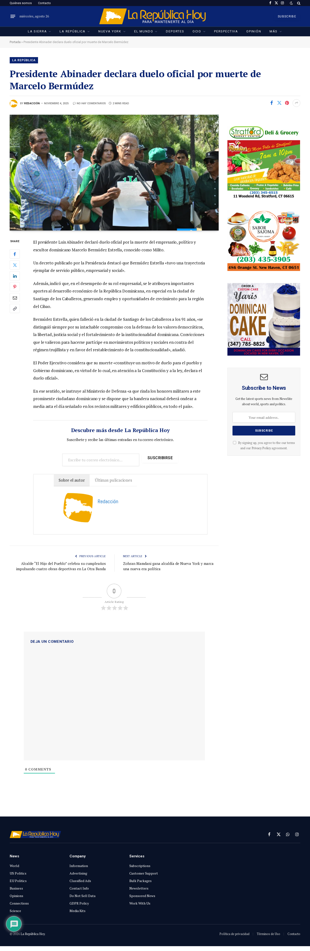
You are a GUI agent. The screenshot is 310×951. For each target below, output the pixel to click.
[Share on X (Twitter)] (279, 103)
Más (274, 31)
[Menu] (12, 16)
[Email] (15, 297)
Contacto (44, 3)
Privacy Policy (261, 448)
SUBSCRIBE (287, 16)
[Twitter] (15, 265)
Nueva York (109, 31)
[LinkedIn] (15, 276)
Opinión (253, 31)
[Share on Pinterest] (287, 103)
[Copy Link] (15, 308)
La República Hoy (33, 934)
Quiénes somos (21, 3)
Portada (15, 42)
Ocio (197, 31)
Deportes (175, 31)
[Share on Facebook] (271, 103)
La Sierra (37, 31)
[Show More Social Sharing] (296, 103)
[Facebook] (15, 254)
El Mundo (143, 31)
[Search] (298, 3)
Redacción (32, 103)
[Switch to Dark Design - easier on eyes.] (291, 3)
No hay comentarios (91, 103)
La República (72, 31)
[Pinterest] (15, 287)
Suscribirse (160, 458)
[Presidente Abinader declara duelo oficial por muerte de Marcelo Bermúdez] (114, 173)
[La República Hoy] (155, 16)
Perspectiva (226, 31)
